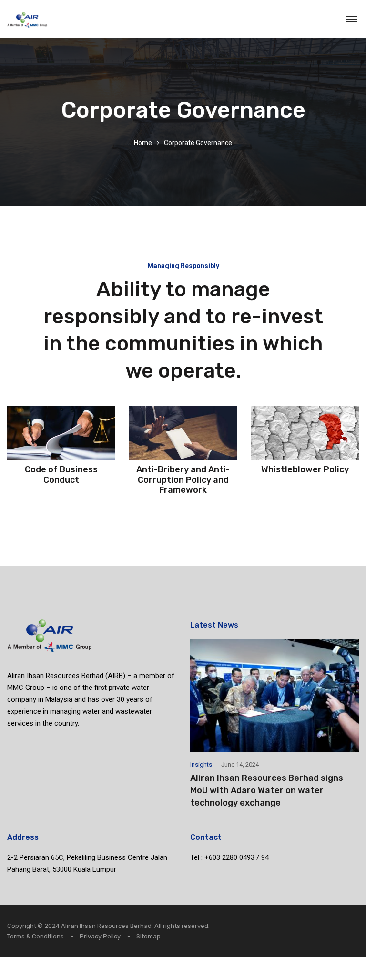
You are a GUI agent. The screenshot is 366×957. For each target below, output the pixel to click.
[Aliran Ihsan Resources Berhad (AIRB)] (27, 19)
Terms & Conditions (35, 936)
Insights (201, 764)
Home (143, 143)
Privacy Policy (100, 936)
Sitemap (148, 936)
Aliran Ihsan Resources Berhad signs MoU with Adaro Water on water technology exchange (266, 790)
